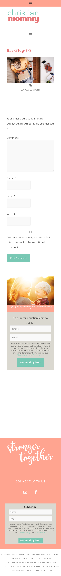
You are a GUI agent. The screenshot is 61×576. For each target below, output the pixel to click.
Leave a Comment (30, 89)
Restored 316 (31, 558)
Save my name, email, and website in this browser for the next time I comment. (29, 242)
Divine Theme (35, 566)
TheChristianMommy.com (41, 554)
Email (11, 196)
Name (11, 178)
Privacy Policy (22, 355)
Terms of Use (38, 355)
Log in (48, 570)
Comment (14, 137)
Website (12, 214)
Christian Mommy (30, 16)
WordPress (34, 570)
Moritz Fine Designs (43, 562)
